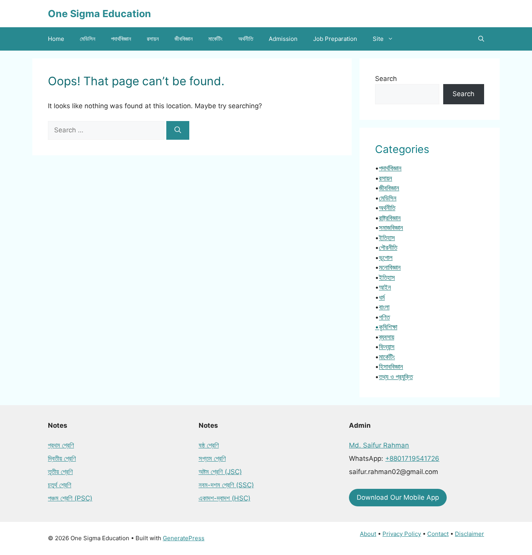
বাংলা (384, 307)
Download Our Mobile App (398, 497)
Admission (283, 38)
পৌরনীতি (388, 247)
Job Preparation (335, 38)
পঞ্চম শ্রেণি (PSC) (70, 498)
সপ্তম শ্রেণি (212, 458)
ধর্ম (382, 297)
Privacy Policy (401, 533)
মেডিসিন (87, 38)
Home (56, 38)
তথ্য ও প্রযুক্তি (396, 377)
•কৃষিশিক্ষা (386, 327)
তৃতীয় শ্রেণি (60, 472)
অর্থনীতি (245, 38)
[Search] (177, 130)
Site (378, 38)
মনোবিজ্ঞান (390, 267)
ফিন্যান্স (387, 347)
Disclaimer (469, 533)
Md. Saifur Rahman (379, 445)
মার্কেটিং (215, 38)
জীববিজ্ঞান (183, 38)
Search (386, 79)
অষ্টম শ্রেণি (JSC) (220, 472)
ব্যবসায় (386, 337)
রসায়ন (153, 38)
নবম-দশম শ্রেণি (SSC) (226, 485)
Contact (438, 533)
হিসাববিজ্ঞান (391, 367)
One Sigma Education (99, 13)
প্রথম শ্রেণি (61, 445)
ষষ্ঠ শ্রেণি (209, 445)
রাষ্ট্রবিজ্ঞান (390, 218)
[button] (481, 39)
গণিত (384, 317)
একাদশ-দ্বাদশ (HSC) (224, 498)
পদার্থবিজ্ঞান (121, 38)
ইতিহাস (387, 238)
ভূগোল (386, 258)
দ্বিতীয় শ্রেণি (62, 458)
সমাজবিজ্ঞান (391, 228)
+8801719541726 (412, 458)
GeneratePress (183, 538)
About (368, 533)
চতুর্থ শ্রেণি (59, 485)
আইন (385, 287)
